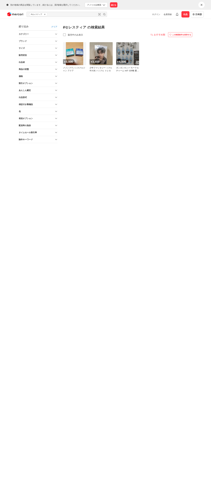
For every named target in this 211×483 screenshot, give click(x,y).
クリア (54, 26)
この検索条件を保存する (181, 34)
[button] (45, 14)
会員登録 (168, 14)
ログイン (156, 14)
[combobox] (67, 14)
